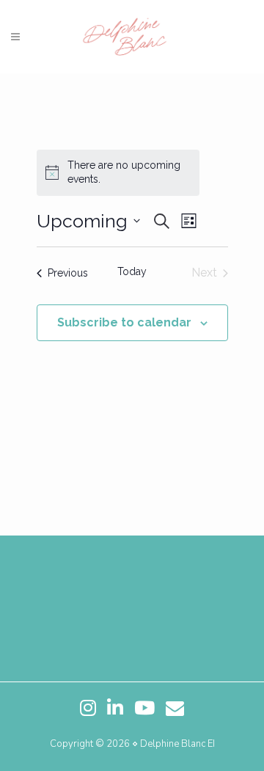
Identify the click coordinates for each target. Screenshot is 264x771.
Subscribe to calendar (124, 322)
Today (132, 271)
